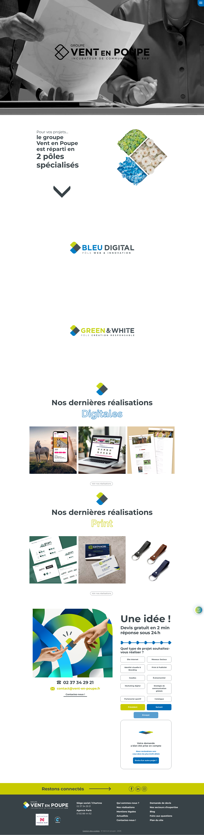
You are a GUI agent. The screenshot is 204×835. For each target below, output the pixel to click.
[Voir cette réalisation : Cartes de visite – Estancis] (102, 560)
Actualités (122, 816)
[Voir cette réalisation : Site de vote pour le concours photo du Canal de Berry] (102, 450)
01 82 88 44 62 (84, 813)
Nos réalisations (126, 807)
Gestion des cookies (91, 831)
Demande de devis (160, 803)
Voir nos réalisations (101, 483)
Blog (152, 811)
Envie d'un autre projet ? (146, 760)
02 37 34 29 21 (78, 682)
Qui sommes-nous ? (128, 803)
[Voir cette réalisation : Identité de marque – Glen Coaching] (53, 560)
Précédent (132, 707)
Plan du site (156, 820)
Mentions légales (126, 811)
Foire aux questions (161, 816)
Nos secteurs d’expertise (164, 807)
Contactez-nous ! (126, 820)
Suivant (159, 707)
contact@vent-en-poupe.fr (78, 688)
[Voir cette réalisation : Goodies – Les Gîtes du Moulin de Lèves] (151, 560)
